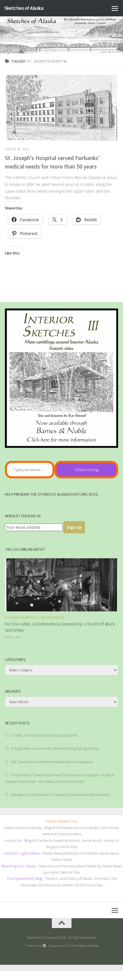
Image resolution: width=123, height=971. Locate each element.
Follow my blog (86, 469)
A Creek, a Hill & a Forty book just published (44, 735)
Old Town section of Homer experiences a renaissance (52, 761)
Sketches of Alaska (23, 8)
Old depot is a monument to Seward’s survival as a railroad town (60, 794)
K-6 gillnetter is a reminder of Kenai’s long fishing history (55, 748)
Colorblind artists (21, 617)
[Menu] (115, 8)
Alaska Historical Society (23, 827)
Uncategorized (52, 617)
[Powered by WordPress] (44, 945)
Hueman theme (86, 945)
